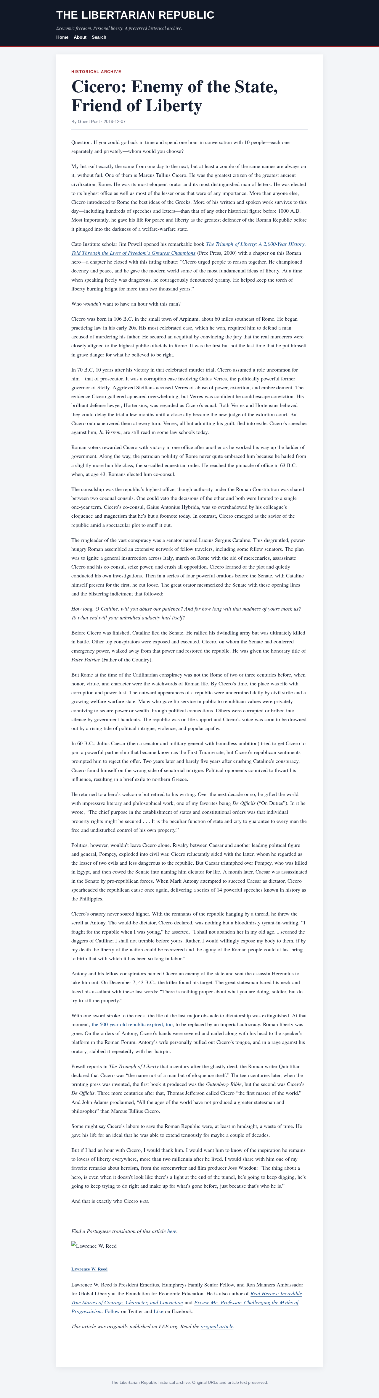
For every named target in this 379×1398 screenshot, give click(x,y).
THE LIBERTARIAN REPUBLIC (135, 15)
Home (62, 37)
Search (99, 37)
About (80, 37)
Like (158, 1311)
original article (217, 1326)
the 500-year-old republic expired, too (132, 1024)
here (171, 1230)
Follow (112, 1311)
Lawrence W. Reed (89, 1268)
